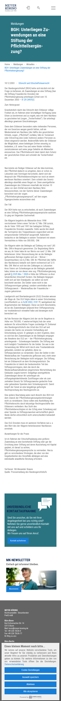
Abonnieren (13, 589)
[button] (28, 8)
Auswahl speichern (30, 677)
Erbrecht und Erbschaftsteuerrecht (34, 83)
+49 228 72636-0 (14, 631)
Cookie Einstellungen (30, 670)
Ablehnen (31, 684)
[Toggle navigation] (53, 8)
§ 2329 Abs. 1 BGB (19, 274)
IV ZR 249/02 (28, 99)
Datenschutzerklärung (14, 664)
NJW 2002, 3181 (30, 302)
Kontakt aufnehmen (18, 541)
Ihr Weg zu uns (10, 636)
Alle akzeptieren (30, 691)
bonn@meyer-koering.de (18, 628)
